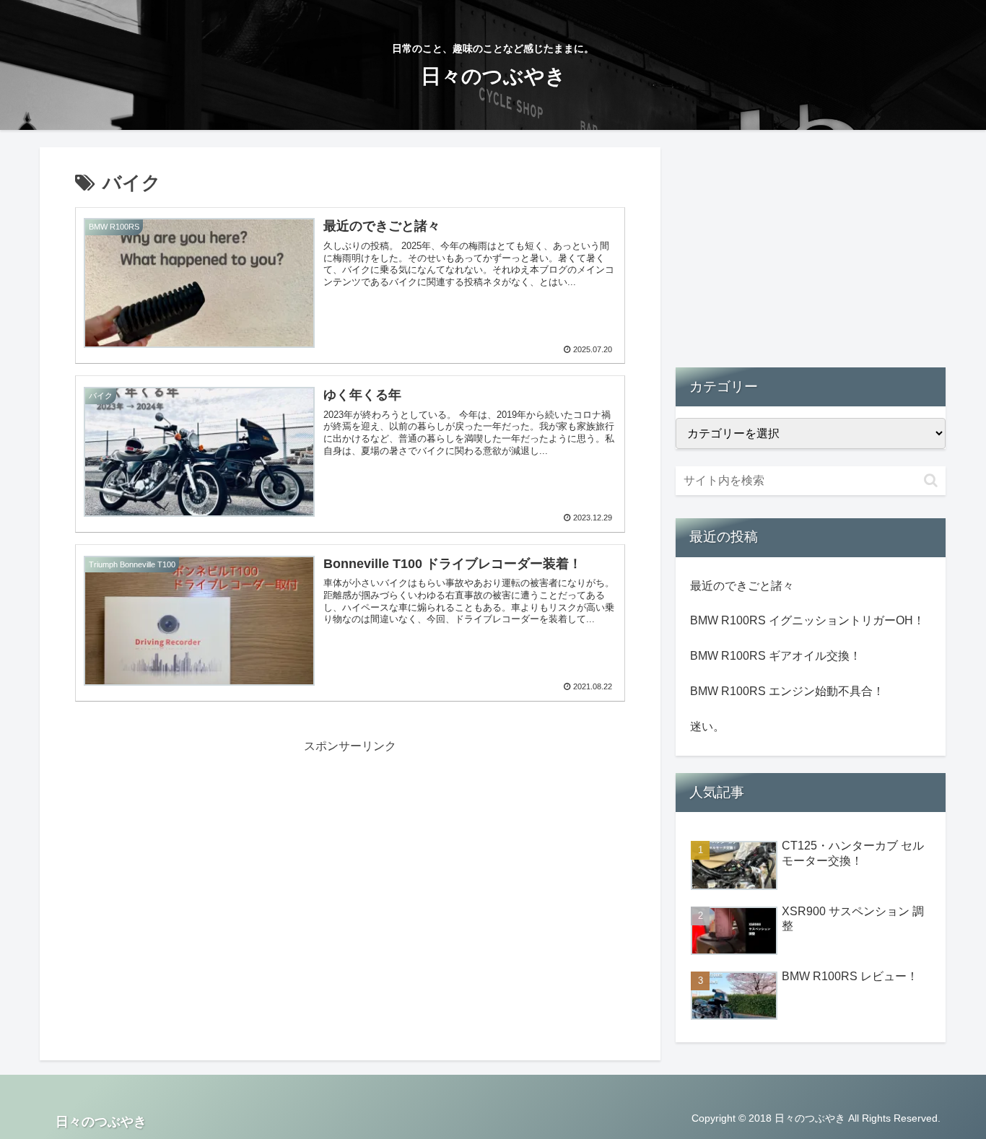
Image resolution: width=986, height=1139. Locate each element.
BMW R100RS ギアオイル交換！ (775, 656)
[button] (930, 480)
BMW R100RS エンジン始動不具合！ (787, 691)
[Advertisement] (350, 858)
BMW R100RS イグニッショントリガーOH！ (807, 620)
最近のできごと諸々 (742, 586)
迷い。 (707, 726)
